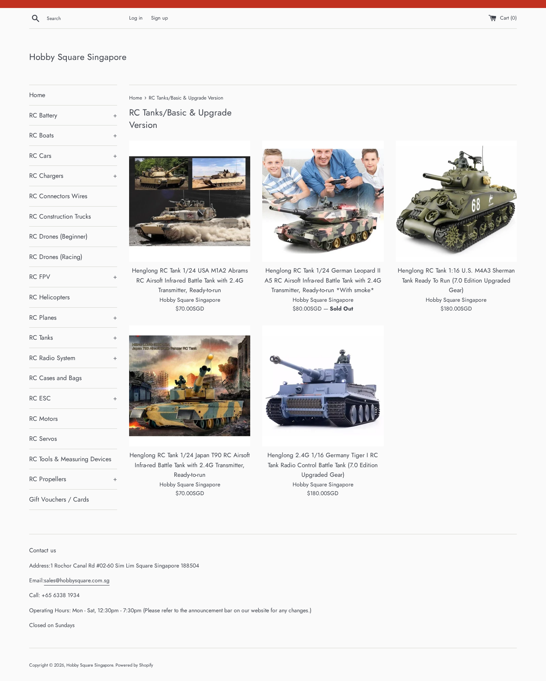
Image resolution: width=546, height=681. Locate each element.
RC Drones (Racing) (55, 256)
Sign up (159, 18)
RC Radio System (73, 357)
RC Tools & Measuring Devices (70, 459)
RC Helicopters (49, 297)
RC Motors (43, 418)
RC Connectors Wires (58, 196)
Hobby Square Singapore (77, 57)
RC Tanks (73, 337)
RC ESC (73, 398)
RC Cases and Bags (55, 377)
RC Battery (73, 115)
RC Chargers (73, 175)
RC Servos (43, 438)
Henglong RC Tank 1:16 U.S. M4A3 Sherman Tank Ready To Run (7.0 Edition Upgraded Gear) (456, 280)
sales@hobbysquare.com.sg (77, 580)
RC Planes (73, 317)
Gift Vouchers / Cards (59, 499)
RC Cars (73, 155)
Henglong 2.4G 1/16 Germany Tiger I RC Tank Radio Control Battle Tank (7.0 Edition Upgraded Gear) (322, 465)
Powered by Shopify (134, 665)
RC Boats (73, 135)
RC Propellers (73, 479)
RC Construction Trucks (60, 216)
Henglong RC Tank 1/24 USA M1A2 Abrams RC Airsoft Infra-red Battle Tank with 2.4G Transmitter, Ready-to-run (190, 280)
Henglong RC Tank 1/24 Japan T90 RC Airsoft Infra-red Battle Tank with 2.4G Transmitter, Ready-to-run (190, 465)
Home (37, 95)
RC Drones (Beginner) (58, 236)
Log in (136, 18)
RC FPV (73, 276)
